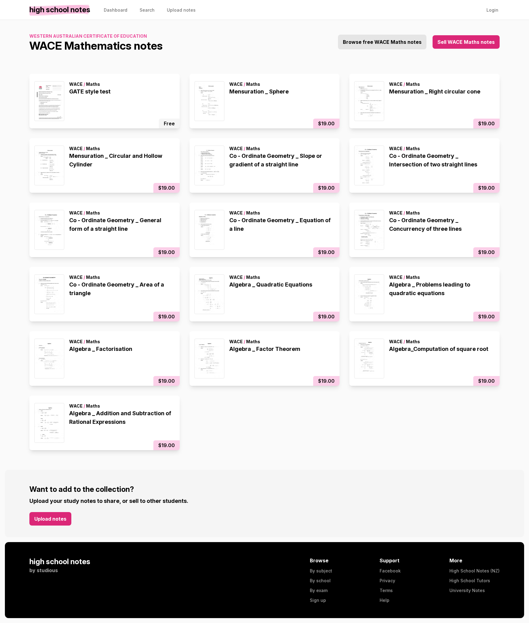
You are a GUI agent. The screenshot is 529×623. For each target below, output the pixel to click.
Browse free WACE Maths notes (382, 42)
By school (320, 580)
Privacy (387, 580)
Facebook (390, 570)
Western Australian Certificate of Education (88, 36)
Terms (386, 590)
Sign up (318, 600)
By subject (321, 570)
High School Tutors (469, 580)
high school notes (59, 561)
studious (47, 570)
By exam (319, 590)
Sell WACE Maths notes (466, 42)
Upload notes (50, 519)
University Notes (467, 590)
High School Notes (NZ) (474, 570)
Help (384, 600)
